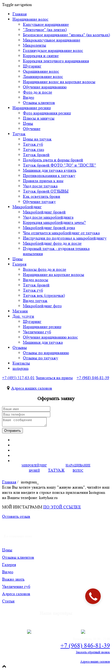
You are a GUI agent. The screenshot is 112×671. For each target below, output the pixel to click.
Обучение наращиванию (45, 86)
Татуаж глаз (33, 149)
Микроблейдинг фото (42, 305)
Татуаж (19, 133)
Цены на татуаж (37, 139)
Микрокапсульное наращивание (51, 40)
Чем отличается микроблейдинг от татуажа (61, 232)
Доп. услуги (23, 316)
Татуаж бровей (36, 154)
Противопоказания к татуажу (49, 175)
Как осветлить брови (41, 196)
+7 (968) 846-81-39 (85, 645)
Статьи (8, 601)
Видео (28, 97)
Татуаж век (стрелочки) (44, 295)
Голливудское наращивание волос (53, 50)
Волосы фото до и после (44, 269)
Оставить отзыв (16, 516)
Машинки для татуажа (43, 342)
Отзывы (20, 347)
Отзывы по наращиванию (46, 352)
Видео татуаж (35, 300)
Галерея (19, 264)
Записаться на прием (54, 377)
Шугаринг (32, 66)
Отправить (12, 431)
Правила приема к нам (43, 180)
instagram (20, 368)
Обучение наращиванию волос (50, 337)
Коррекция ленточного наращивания (56, 60)
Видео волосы (35, 279)
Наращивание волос (30, 19)
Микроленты (34, 45)
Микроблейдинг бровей (44, 212)
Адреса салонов (16, 593)
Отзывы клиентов (18, 557)
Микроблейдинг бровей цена (49, 227)
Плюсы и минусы (38, 118)
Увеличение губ (37, 331)
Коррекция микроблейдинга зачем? (54, 222)
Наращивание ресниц (32, 107)
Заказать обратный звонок (93, 652)
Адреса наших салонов (31, 388)
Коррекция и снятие (41, 55)
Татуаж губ (33, 144)
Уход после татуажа (40, 185)
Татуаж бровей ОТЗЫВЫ (46, 191)
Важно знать (13, 579)
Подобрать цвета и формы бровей (53, 159)
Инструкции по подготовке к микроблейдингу (65, 238)
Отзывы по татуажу (40, 357)
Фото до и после (37, 92)
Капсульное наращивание (46, 24)
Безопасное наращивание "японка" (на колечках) (66, 34)
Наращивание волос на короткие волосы (59, 81)
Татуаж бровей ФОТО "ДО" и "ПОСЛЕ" (59, 165)
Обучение (31, 128)
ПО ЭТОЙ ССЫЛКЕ (62, 506)
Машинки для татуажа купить (49, 170)
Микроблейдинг (27, 206)
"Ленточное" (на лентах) (45, 29)
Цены (28, 123)
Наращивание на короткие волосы (53, 274)
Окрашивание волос (41, 71)
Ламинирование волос (43, 76)
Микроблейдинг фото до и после (52, 243)
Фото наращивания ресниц (47, 112)
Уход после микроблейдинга (48, 217)
